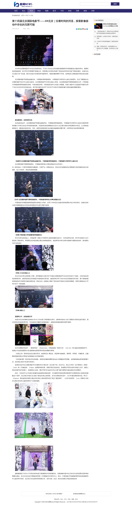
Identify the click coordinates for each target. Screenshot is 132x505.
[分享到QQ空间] (81, 29)
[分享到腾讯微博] (87, 29)
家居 (69, 11)
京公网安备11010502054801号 (88, 502)
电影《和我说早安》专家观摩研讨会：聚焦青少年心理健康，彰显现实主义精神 (107, 48)
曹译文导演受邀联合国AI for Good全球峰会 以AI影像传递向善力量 (110, 26)
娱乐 (54, 11)
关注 (31, 11)
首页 (16, 11)
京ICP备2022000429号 (73, 502)
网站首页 (56, 499)
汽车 (62, 11)
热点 (23, 11)
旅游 (85, 11)
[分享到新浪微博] (85, 29)
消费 (77, 11)
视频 (46, 11)
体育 (93, 11)
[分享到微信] (79, 29)
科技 (39, 11)
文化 (32, 15)
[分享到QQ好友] (83, 29)
